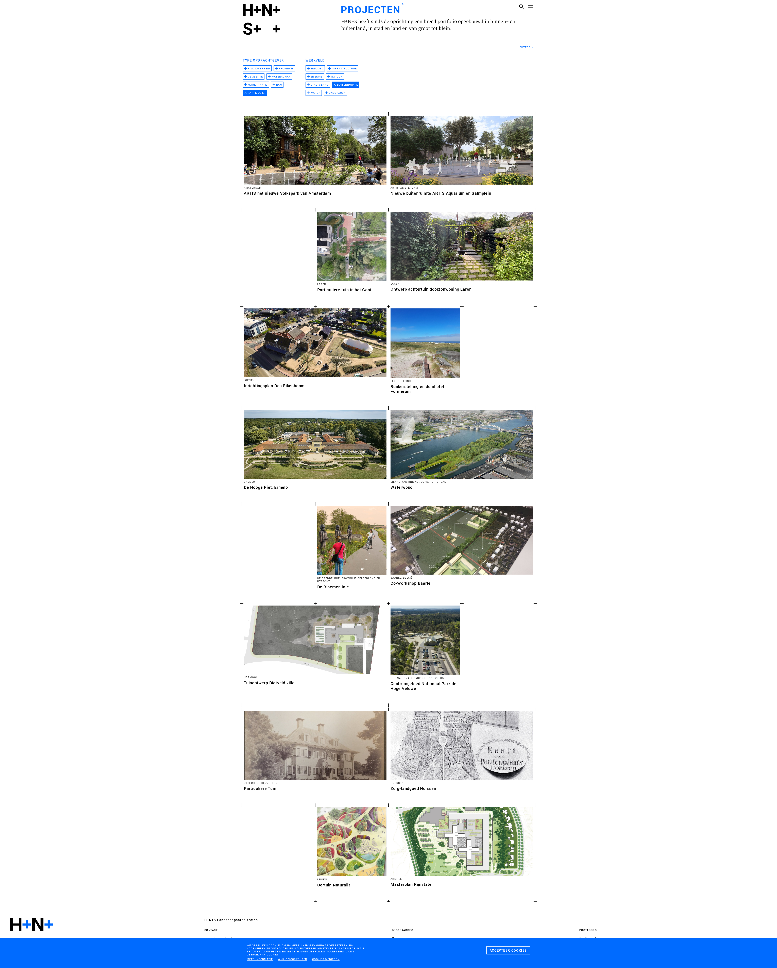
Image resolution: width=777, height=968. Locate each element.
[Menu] (530, 6)
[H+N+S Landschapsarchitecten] (31, 935)
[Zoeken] (521, 6)
